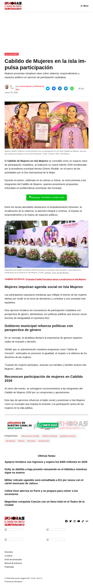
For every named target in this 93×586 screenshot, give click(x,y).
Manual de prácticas (13, 563)
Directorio (9, 552)
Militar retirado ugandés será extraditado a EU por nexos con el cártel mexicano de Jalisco (44, 482)
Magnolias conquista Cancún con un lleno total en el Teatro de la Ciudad (45, 503)
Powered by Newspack (13, 581)
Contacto (8, 556)
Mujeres (21, 441)
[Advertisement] (46, 30)
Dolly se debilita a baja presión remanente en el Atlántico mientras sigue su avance (46, 471)
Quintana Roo (44, 441)
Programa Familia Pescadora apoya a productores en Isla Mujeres (56, 279)
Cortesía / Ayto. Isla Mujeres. (59, 154)
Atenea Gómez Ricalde (30, 436)
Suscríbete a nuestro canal (52, 197)
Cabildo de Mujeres (49, 436)
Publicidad (9, 567)
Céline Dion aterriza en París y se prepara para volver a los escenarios (41, 492)
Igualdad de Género (68, 436)
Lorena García (25, 86)
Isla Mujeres (11, 54)
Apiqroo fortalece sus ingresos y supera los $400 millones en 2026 (46, 461)
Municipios (31, 441)
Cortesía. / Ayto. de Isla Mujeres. (56, 273)
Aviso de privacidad (13, 559)
